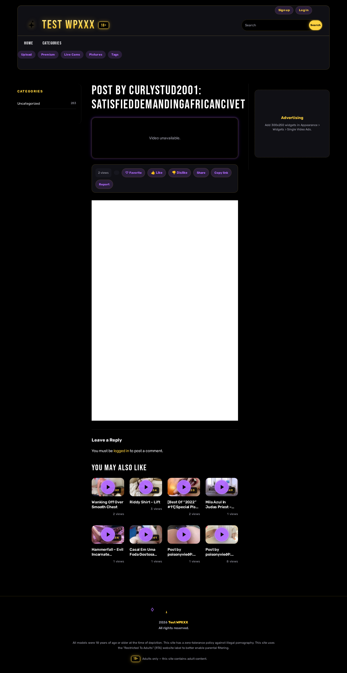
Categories (52, 43)
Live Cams (72, 54)
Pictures (95, 54)
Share (201, 173)
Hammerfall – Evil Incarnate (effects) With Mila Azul (108, 552)
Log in (304, 10)
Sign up (284, 10)
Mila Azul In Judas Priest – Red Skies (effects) (218, 505)
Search (315, 25)
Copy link (221, 173)
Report (104, 184)
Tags (114, 54)
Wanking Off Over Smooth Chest (107, 505)
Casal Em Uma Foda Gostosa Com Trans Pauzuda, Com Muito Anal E (143, 552)
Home (28, 43)
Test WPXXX (178, 622)
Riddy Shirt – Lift (145, 502)
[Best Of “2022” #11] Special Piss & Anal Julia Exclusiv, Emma (183, 505)
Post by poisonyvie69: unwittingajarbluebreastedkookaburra (184, 552)
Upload (26, 54)
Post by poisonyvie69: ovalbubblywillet (220, 552)
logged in (121, 451)
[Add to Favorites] (117, 485)
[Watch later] (117, 495)
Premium (48, 54)
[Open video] (108, 487)
